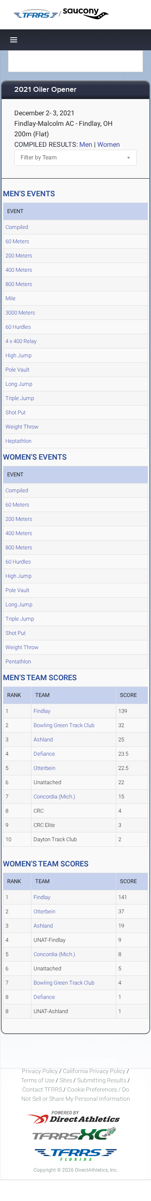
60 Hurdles (18, 327)
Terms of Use (38, 1080)
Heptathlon (18, 441)
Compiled (16, 227)
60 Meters (17, 241)
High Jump (18, 355)
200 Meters (18, 255)
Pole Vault (17, 370)
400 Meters (18, 270)
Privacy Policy (40, 1071)
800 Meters (18, 284)
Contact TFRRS (42, 1089)
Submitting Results (101, 1080)
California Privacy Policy (94, 1071)
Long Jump (18, 384)
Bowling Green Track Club (64, 725)
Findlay (42, 711)
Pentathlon (18, 661)
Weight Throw (22, 427)
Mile (10, 298)
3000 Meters (20, 312)
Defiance (44, 754)
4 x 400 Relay (20, 341)
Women (108, 144)
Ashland (43, 739)
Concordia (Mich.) (54, 796)
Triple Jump (19, 398)
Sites (66, 1080)
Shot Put (15, 412)
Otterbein (44, 768)
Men (85, 144)
